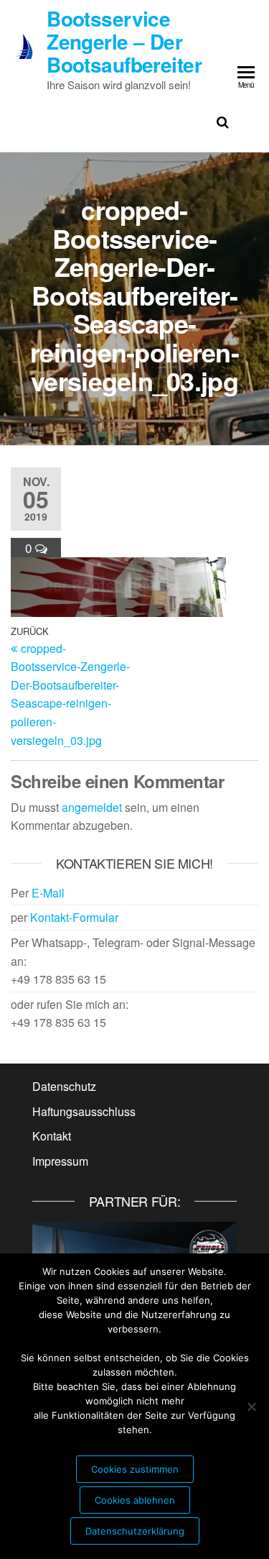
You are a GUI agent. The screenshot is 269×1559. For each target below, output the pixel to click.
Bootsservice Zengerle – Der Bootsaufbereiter (124, 41)
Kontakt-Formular (74, 917)
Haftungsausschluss (84, 1111)
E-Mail (48, 892)
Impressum (60, 1161)
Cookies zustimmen (135, 1469)
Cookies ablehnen (135, 1500)
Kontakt (51, 1136)
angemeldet (92, 807)
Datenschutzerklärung (134, 1531)
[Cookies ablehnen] (251, 1406)
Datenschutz (64, 1086)
